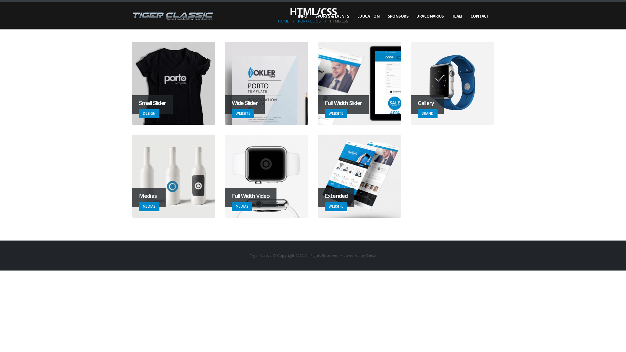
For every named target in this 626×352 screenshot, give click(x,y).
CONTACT (479, 16)
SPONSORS (398, 16)
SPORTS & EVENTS (332, 16)
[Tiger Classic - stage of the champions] (173, 16)
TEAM (457, 16)
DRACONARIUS (430, 16)
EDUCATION (368, 16)
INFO (302, 16)
